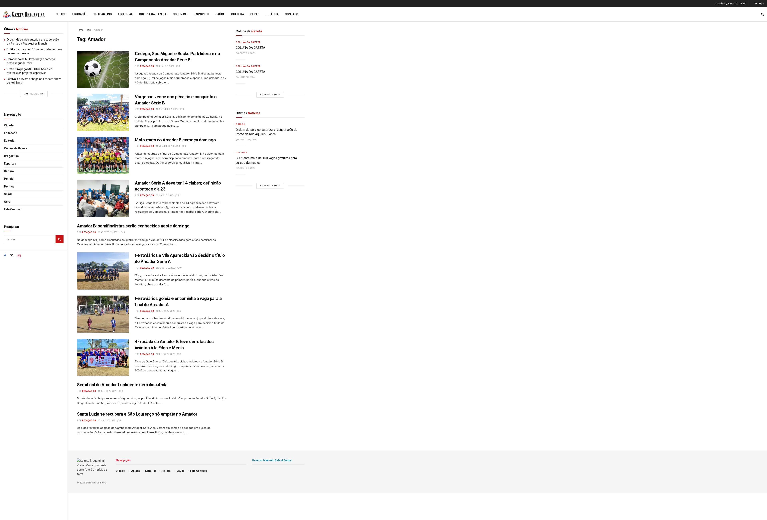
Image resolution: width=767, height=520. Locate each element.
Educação (10, 133)
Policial (9, 178)
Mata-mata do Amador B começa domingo (175, 139)
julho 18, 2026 (245, 77)
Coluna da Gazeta (15, 148)
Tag (89, 30)
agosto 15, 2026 (246, 139)
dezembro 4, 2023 (168, 109)
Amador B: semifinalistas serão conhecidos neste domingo (133, 225)
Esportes (10, 163)
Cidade (9, 125)
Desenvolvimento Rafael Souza (272, 460)
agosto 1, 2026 (246, 53)
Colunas (179, 14)
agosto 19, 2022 (109, 232)
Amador (98, 30)
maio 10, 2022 (107, 420)
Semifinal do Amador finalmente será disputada (122, 384)
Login (760, 3)
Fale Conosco (13, 209)
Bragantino (11, 156)
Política (9, 186)
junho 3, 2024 (166, 66)
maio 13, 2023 (165, 195)
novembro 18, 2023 (169, 146)
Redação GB (147, 66)
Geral (7, 201)
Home (80, 30)
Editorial (9, 140)
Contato (291, 14)
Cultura (9, 171)
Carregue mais (34, 93)
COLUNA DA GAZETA (251, 48)
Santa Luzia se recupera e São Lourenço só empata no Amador (137, 414)
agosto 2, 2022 (166, 268)
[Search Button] (60, 239)
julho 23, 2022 (108, 391)
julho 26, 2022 (166, 311)
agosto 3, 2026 (246, 168)
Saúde (8, 194)
